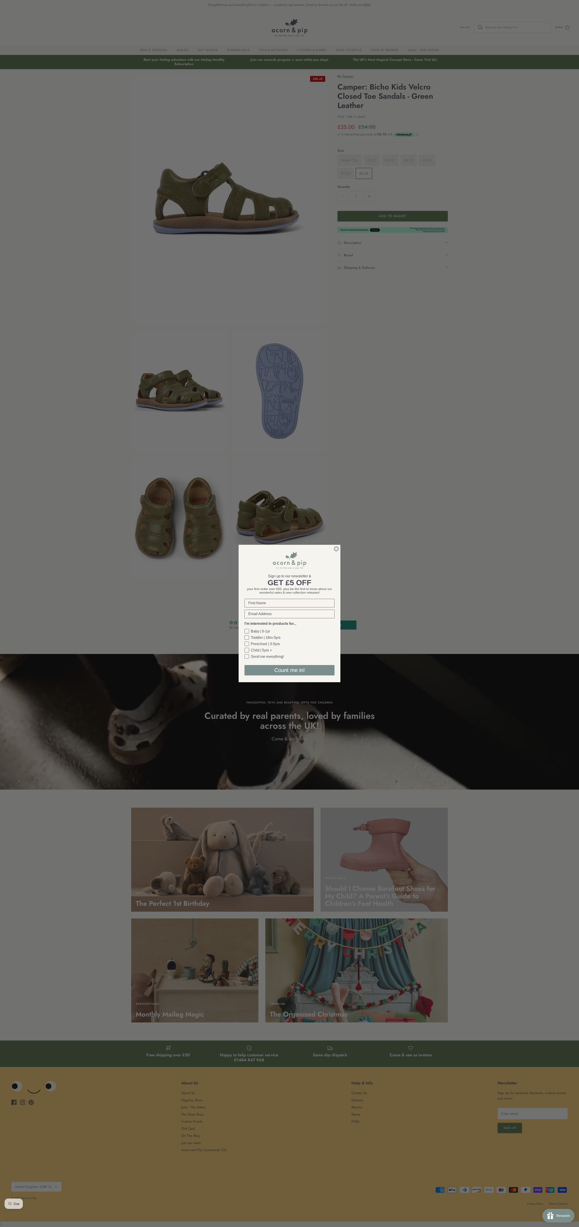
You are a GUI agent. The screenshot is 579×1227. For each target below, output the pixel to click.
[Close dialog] (336, 549)
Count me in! (289, 670)
